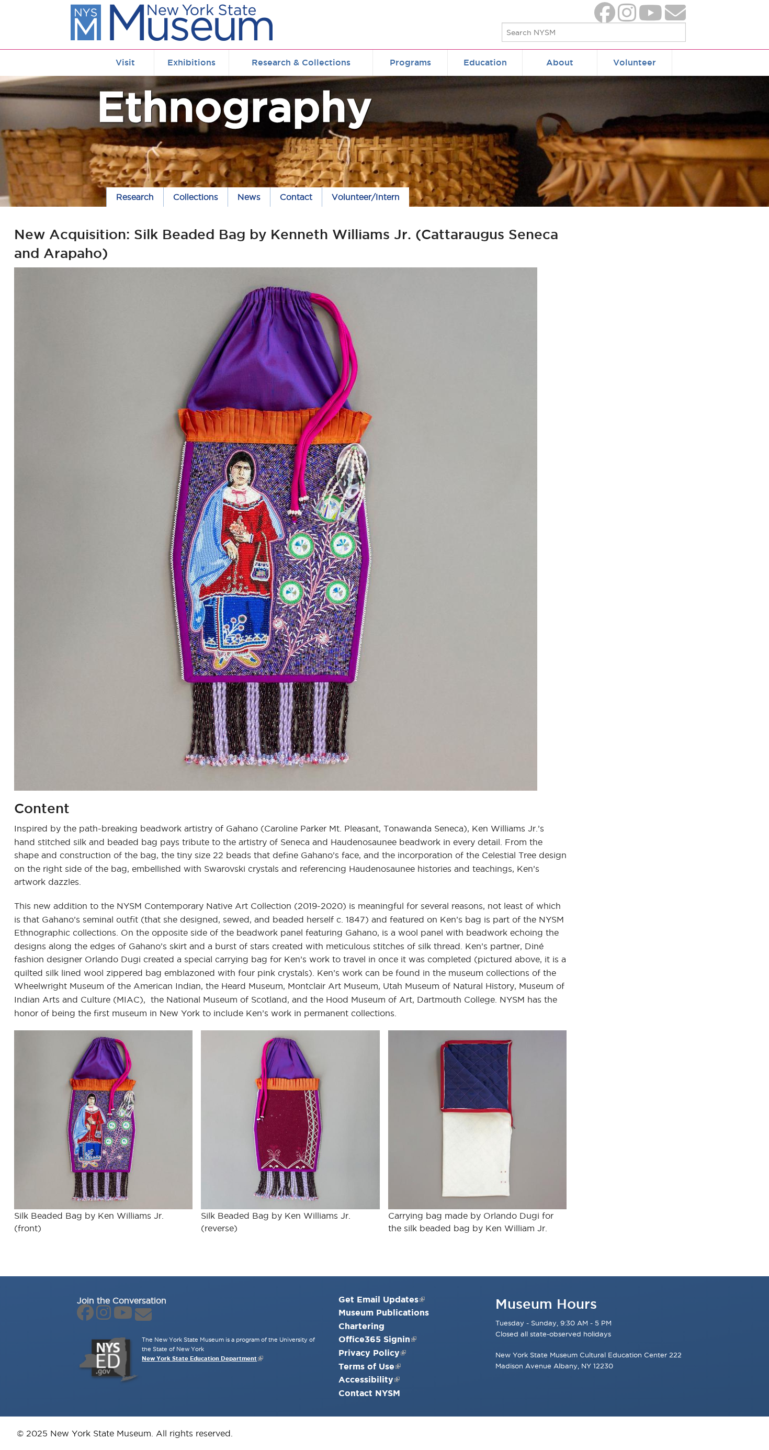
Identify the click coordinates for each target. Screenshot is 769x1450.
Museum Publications (383, 1312)
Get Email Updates (378, 1299)
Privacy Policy (369, 1352)
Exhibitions (191, 62)
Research (135, 196)
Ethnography (234, 106)
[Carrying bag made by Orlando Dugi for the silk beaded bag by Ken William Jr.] (477, 1119)
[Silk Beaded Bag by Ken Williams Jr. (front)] (103, 1119)
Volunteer (634, 62)
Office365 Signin (374, 1339)
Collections (195, 196)
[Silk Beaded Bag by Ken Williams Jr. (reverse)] (290, 1119)
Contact (296, 196)
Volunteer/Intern (366, 196)
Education (485, 62)
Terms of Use (366, 1366)
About (559, 62)
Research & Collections (301, 62)
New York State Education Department (199, 1358)
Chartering (361, 1326)
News (249, 196)
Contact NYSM (369, 1393)
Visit (125, 62)
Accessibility (365, 1379)
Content (42, 808)
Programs (410, 62)
